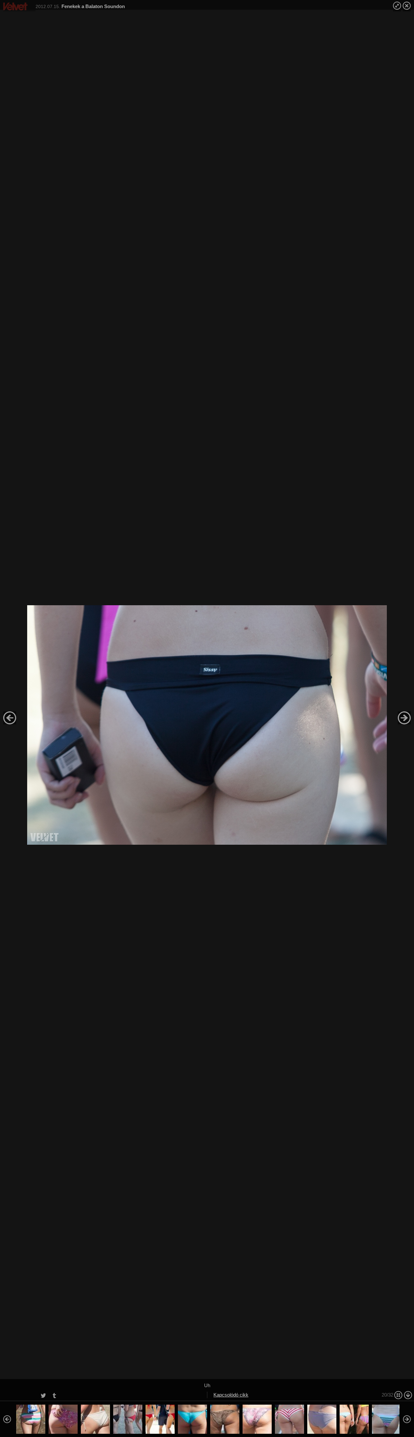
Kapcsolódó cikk (230, 1395)
